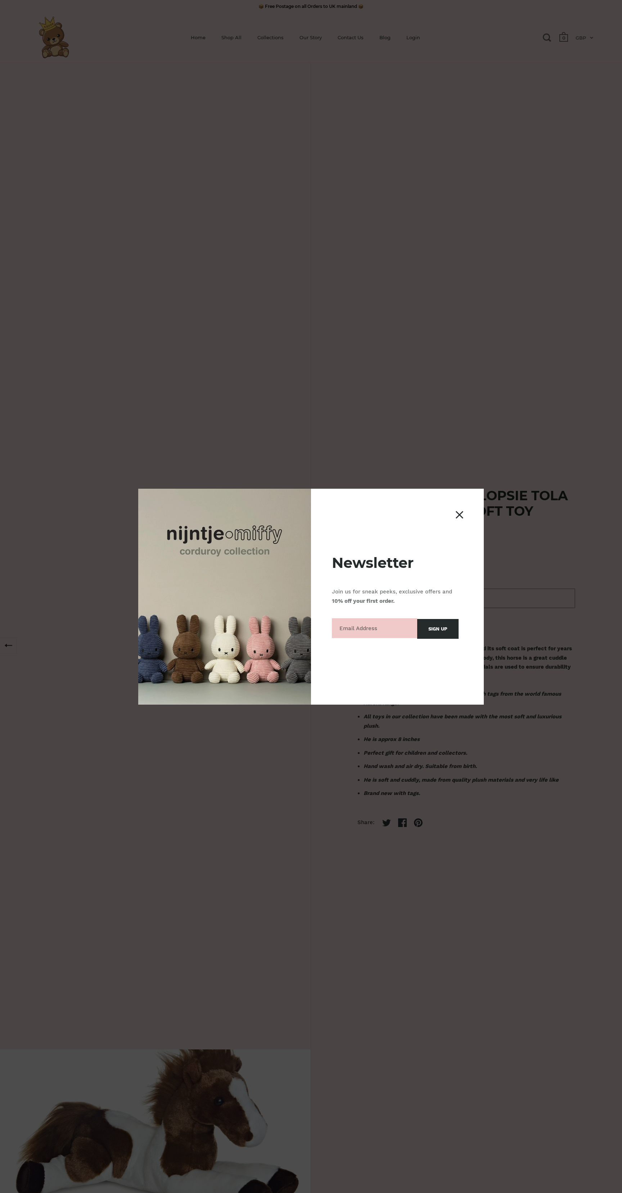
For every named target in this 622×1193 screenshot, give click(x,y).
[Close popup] (459, 515)
